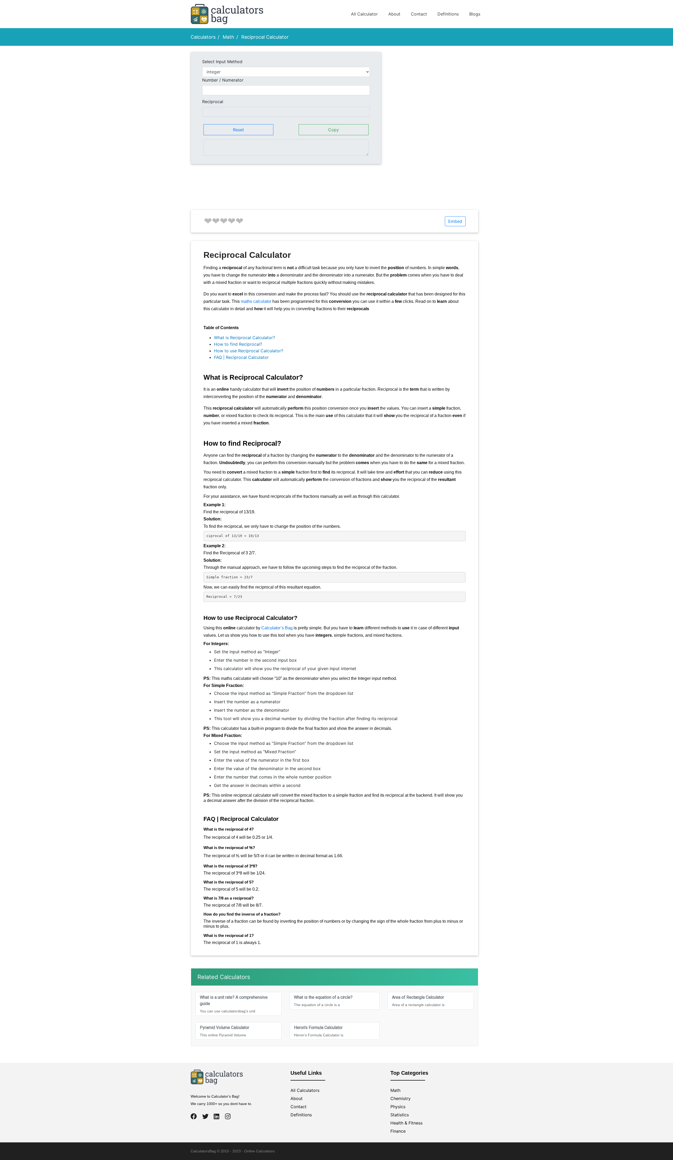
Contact (419, 14)
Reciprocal (212, 101)
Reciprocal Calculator (265, 37)
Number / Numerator (222, 80)
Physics (397, 1106)
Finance (398, 1131)
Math (228, 37)
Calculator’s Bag (277, 628)
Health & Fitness (406, 1123)
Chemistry (400, 1098)
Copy (333, 129)
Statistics (399, 1114)
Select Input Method (222, 61)
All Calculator (364, 14)
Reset (238, 129)
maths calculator (256, 301)
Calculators (203, 37)
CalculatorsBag (203, 1151)
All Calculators (304, 1090)
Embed (455, 221)
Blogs (474, 14)
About (394, 14)
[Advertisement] (433, 89)
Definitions (448, 14)
